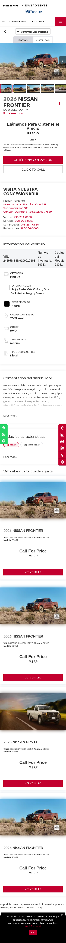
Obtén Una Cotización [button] (33, 160)
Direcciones (37, 21)
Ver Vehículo (33, 572)
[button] (62, 462)
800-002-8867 (24, 220)
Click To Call (33, 169)
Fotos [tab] (23, 40)
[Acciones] (59, 103)
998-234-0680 (23, 217)
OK (33, 932)
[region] (33, 148)
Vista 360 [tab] (43, 40)
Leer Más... (10, 415)
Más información (33, 926)
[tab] (11, 444)
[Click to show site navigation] (60, 21)
